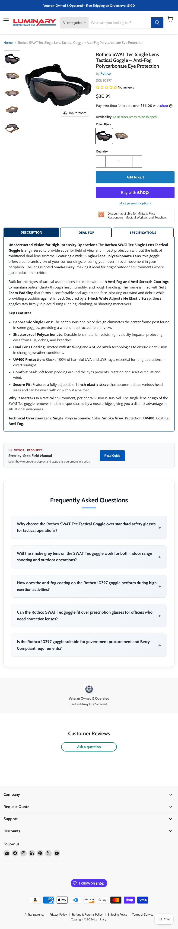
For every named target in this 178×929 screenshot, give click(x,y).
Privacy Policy (58, 914)
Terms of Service (142, 914)
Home (8, 43)
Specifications (143, 232)
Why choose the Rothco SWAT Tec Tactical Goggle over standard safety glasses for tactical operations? (89, 527)
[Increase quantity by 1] (137, 161)
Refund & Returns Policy (87, 914)
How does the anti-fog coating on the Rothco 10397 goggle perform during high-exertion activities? (89, 586)
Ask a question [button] (89, 747)
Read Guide (112, 455)
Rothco (105, 73)
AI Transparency (34, 914)
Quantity (102, 151)
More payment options (135, 203)
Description (31, 232)
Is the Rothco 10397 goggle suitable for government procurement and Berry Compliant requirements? (89, 645)
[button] (12, 59)
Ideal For (85, 232)
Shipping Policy (117, 914)
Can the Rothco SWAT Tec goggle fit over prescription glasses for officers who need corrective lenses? (89, 615)
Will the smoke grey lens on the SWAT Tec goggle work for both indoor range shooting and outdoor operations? (89, 556)
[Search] (157, 22)
